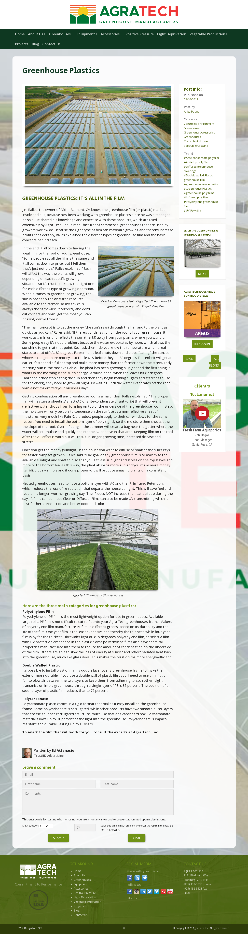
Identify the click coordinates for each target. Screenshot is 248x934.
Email (187, 893)
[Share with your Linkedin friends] (137, 877)
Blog (35, 44)
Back (189, 359)
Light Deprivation (171, 34)
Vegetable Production (209, 34)
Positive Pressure (140, 34)
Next (202, 273)
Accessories (111, 34)
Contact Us (51, 44)
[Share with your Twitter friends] (145, 877)
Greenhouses (61, 34)
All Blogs (214, 362)
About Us (37, 34)
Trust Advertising (49, 756)
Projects (21, 44)
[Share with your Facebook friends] (130, 877)
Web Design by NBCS (30, 928)
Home (20, 34)
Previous (202, 344)
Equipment (87, 34)
